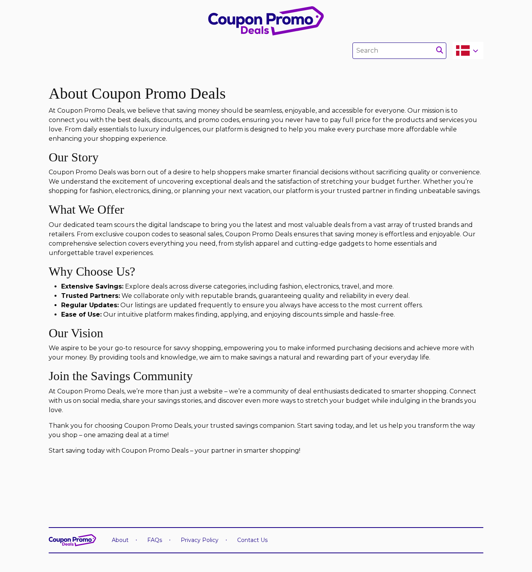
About (120, 540)
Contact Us (252, 540)
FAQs (154, 540)
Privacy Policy (199, 540)
